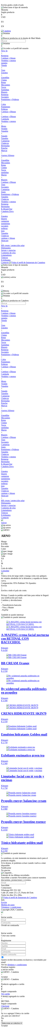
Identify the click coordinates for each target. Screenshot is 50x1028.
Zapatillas (5, 77)
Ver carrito (5, 994)
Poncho (4, 148)
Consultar (5, 571)
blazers (4, 219)
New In (4, 51)
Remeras (4, 55)
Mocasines (5, 85)
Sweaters (5, 97)
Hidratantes (6, 248)
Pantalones (5, 107)
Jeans (3, 192)
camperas (5, 221)
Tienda (4, 65)
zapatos (4, 63)
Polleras (4, 109)
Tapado (4, 136)
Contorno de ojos (8, 253)
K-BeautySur (6, 209)
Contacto (5, 262)
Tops (3, 70)
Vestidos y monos (8, 60)
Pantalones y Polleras (10, 99)
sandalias (5, 172)
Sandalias (5, 90)
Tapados (4, 131)
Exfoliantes (6, 260)
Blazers (4, 92)
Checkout (5, 1006)
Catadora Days (7, 211)
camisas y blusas (8, 238)
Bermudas (5, 146)
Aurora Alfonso (7, 155)
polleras (4, 228)
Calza (3, 104)
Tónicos (4, 257)
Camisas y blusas (8, 58)
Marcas (4, 150)
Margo (4, 175)
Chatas (4, 80)
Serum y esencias (8, 250)
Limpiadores (6, 255)
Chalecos (5, 143)
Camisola (5, 119)
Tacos (3, 87)
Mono (3, 126)
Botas (3, 82)
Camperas (5, 141)
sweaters (4, 226)
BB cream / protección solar (13, 245)
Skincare (4, 240)
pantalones (5, 223)
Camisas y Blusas (8, 111)
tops (3, 231)
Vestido (4, 128)
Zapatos (4, 73)
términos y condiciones (17, 965)
